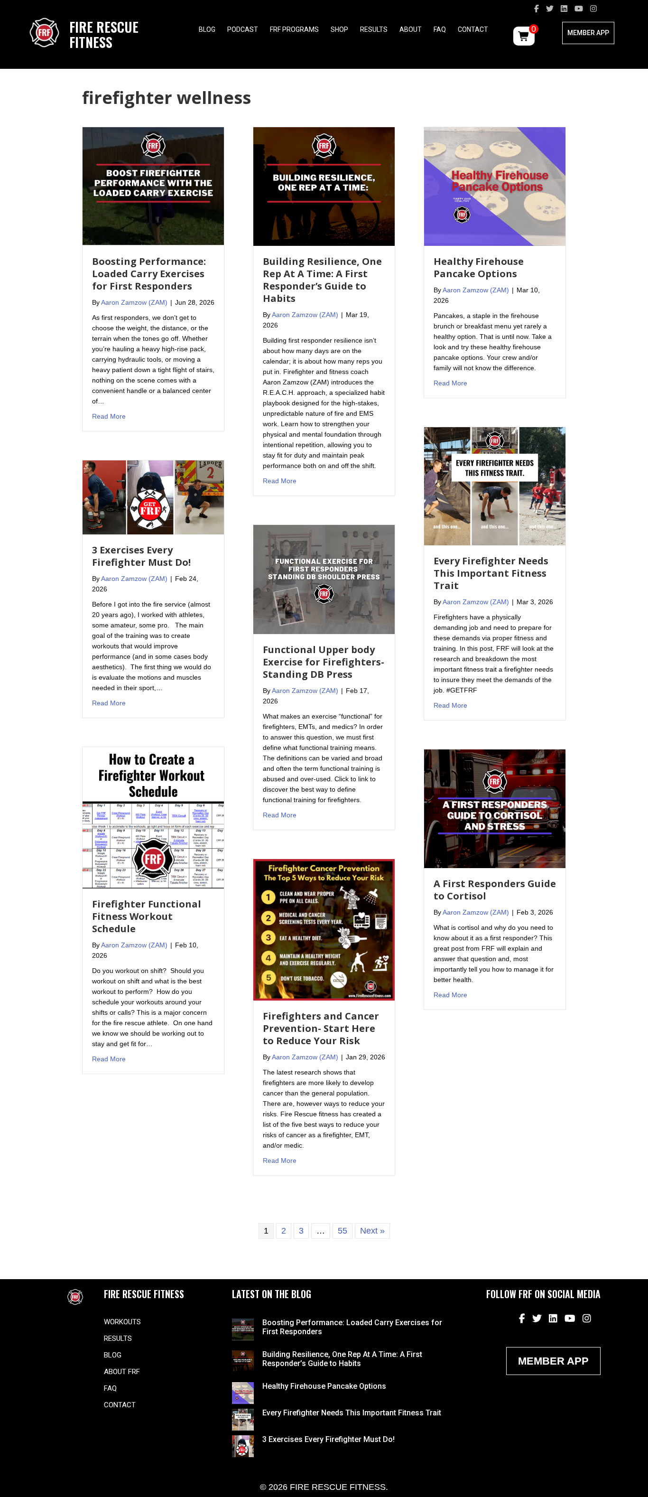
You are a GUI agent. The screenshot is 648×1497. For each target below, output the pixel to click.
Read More (109, 416)
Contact (473, 29)
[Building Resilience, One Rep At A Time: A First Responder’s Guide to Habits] (324, 185)
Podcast (242, 29)
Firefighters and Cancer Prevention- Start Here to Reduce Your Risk (321, 1028)
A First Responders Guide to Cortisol (495, 889)
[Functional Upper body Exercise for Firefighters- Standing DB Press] (324, 578)
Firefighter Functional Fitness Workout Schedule (146, 916)
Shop (339, 29)
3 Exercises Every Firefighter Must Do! (141, 556)
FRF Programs (294, 29)
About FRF (122, 1371)
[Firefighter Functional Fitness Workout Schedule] (153, 817)
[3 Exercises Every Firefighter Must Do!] (153, 496)
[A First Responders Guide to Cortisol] (494, 808)
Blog (207, 29)
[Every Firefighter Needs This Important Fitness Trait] (494, 485)
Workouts (122, 1322)
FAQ (440, 29)
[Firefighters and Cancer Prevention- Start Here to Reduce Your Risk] (324, 929)
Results (374, 29)
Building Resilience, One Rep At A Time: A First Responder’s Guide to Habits (322, 280)
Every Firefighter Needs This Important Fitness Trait (491, 573)
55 (342, 1230)
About (410, 29)
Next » (372, 1230)
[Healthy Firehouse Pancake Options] (494, 185)
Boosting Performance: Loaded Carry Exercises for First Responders (149, 273)
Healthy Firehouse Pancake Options (479, 267)
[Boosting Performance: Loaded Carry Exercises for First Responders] (153, 185)
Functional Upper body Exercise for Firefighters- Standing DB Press (323, 662)
